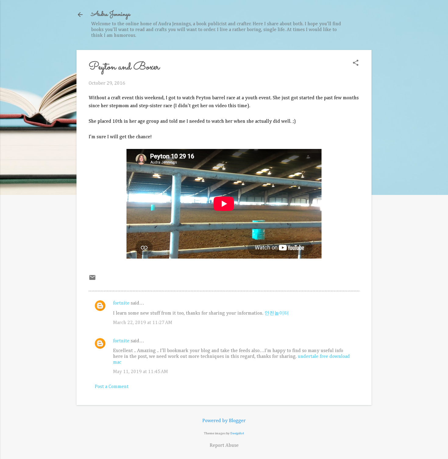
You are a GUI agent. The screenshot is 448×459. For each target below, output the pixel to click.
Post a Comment (112, 386)
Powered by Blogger (224, 420)
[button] (355, 63)
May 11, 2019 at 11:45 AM (140, 371)
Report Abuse (224, 445)
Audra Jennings (110, 14)
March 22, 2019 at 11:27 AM (142, 322)
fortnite (121, 303)
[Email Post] (92, 279)
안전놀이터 (277, 313)
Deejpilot (237, 433)
